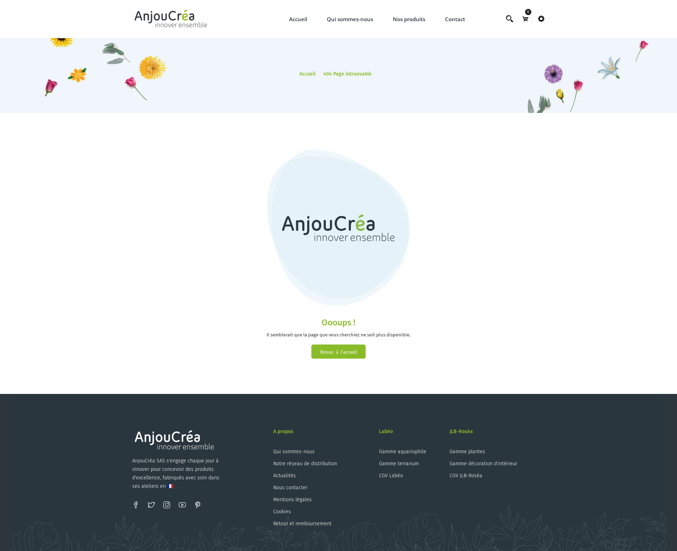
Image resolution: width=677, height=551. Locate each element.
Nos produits (409, 19)
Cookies (282, 512)
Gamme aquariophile (402, 452)
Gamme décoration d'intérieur (483, 464)
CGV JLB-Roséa (466, 476)
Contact (455, 19)
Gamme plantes (467, 452)
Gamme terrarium (399, 464)
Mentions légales (292, 500)
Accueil (298, 19)
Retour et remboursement (302, 524)
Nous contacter (290, 488)
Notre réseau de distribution (305, 464)
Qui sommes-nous (350, 19)
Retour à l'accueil (338, 351)
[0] (525, 18)
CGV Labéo (391, 476)
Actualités (284, 476)
